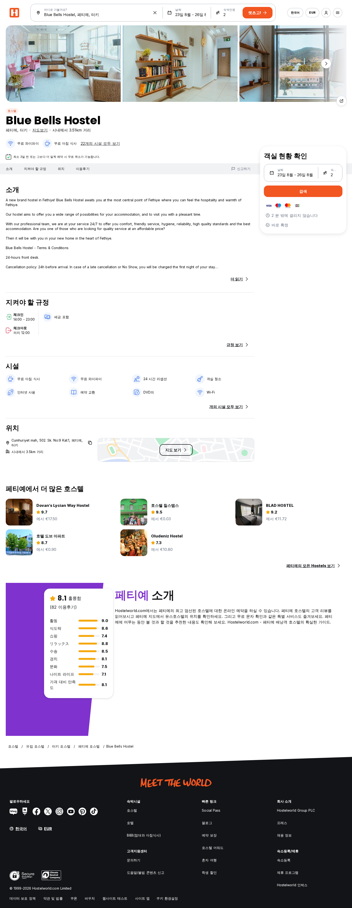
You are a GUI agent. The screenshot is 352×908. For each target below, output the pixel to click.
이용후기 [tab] (82, 169)
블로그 (207, 823)
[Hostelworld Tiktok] (94, 811)
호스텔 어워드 (212, 848)
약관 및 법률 (53, 898)
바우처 (90, 898)
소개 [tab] (9, 169)
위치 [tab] (61, 169)
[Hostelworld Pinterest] (82, 811)
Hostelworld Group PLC (296, 810)
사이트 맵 (142, 898)
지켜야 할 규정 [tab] (35, 169)
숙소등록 (283, 860)
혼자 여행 (209, 860)
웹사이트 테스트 (114, 898)
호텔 (130, 823)
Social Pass (211, 810)
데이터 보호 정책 (23, 898)
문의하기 (133, 860)
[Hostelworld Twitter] (48, 811)
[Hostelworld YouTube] (71, 811)
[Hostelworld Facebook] (36, 811)
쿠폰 (73, 898)
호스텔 (12, 111)
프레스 (282, 823)
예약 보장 (209, 835)
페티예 (11, 130)
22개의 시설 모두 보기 (100, 143)
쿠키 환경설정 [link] (167, 898)
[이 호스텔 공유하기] (341, 101)
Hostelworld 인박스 (292, 885)
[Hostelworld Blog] (13, 811)
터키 (24, 130)
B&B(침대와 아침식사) (144, 835)
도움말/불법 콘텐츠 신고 (145, 872)
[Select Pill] (326, 12)
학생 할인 (209, 872)
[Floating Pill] (326, 63)
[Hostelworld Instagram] (59, 811)
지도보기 (40, 130)
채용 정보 (284, 835)
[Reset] (155, 12)
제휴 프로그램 (288, 872)
